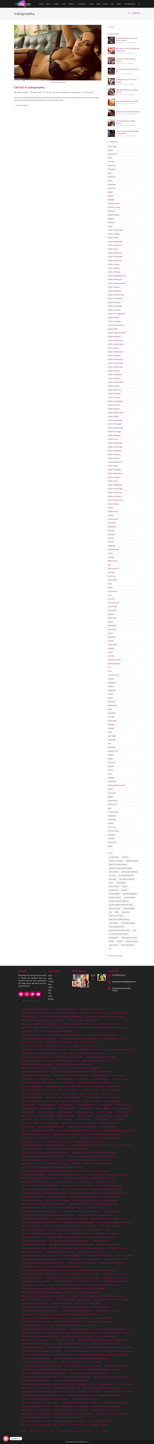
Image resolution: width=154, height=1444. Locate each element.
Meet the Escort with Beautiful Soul (88, 1292)
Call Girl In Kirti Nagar (114, 432)
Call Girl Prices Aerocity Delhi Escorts (51, 1127)
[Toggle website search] (139, 4)
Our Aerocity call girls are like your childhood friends (40, 1307)
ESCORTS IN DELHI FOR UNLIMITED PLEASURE (106, 1189)
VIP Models (111, 835)
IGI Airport (111, 679)
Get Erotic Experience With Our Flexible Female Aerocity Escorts (74, 1226)
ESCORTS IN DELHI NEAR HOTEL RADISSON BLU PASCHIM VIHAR (44, 1193)
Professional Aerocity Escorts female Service (99, 1322)
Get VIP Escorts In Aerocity (31, 1237)
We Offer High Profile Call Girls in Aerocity (119, 1392)
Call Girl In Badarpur (114, 268)
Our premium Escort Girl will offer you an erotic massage (42, 1318)
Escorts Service (129, 897)
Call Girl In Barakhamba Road (117, 276)
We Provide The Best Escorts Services (108, 1395)
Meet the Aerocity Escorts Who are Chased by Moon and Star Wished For (47, 1292)
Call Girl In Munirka (114, 458)
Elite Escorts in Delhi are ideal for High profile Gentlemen (92, 1164)
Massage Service (113, 751)
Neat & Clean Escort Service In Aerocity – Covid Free (73, 1300)
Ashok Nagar (112, 184)
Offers (50, 996)
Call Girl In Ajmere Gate (115, 241)
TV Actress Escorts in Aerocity (76, 1384)
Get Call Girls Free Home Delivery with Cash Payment (115, 1222)
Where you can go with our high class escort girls (70, 1406)
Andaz (110, 181)
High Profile (113, 923)
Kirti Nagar (111, 724)
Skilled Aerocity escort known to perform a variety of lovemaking (108, 1347)
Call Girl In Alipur (113, 249)
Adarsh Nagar (112, 146)
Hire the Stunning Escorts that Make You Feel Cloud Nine (42, 1259)
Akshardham (112, 169)
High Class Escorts (116, 916)
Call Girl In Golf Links (114, 378)
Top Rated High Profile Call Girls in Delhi (36, 1381)
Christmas (111, 538)
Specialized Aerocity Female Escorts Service (80, 1351)
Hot (134, 930)
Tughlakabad (112, 816)
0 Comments (89, 92)
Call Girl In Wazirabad (114, 496)
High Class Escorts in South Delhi (108, 1244)
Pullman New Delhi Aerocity (80, 1329)
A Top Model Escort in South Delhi (65, 1009)
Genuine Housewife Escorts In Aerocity (105, 1219)
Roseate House (112, 800)
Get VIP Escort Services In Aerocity (107, 1233)
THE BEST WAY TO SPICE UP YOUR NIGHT (36, 1358)
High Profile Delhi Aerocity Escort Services (89, 1248)
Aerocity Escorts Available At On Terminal (76, 1024)
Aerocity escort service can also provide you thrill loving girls (62, 1017)
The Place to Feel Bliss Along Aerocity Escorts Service (82, 1366)
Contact (50, 981)
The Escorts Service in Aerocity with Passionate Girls (40, 1362)
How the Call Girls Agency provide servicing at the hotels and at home (46, 1270)
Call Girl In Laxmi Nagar (115, 447)
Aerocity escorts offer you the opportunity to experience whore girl (103, 1028)
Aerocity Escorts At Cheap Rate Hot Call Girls (82, 1020)
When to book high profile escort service (36, 1406)
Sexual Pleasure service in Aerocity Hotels (71, 1344)
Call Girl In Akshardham (115, 245)
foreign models (129, 908)
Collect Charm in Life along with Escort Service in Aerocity (99, 1138)
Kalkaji (110, 709)
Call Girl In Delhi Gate (114, 336)
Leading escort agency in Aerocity (33, 1285)
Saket (109, 808)
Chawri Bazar (112, 523)
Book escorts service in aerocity (33, 1061)
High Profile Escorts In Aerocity (32, 1252)
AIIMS (109, 158)
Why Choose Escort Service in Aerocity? (35, 1410)
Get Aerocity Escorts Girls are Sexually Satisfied (77, 1222)
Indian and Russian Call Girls (63, 1281)
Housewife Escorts (113, 675)
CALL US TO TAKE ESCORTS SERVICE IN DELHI (37, 1130)
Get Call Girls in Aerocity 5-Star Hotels (35, 1226)
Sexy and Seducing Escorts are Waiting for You (105, 1344)
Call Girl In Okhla (113, 466)
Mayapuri (111, 755)
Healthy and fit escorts (100, 1241)
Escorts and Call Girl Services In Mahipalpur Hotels (39, 1186)
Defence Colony (113, 561)
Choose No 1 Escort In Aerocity (65, 1138)
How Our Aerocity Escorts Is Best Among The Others (64, 1266)
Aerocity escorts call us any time (105, 1024)
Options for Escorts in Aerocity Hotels (87, 1303)
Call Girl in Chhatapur (114, 302)
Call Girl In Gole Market (115, 374)
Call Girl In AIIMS (113, 238)
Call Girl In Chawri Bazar (115, 298)
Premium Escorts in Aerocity (116, 785)
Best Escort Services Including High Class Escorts (86, 1053)
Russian (119, 941)
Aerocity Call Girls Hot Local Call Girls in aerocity (108, 1013)
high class (126, 912)
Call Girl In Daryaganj (114, 321)
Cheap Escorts (112, 527)
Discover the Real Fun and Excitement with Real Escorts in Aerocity (45, 1153)
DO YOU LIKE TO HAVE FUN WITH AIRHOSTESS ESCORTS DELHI (93, 1153)
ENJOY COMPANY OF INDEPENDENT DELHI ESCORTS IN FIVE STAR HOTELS (47, 1171)
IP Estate (110, 694)
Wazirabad (111, 838)
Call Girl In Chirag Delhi (115, 306)
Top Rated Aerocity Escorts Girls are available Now (111, 1377)
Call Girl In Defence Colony (116, 325)
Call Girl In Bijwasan (114, 287)
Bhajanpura (111, 211)
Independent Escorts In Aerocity (114, 1278)
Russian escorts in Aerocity (64, 1340)
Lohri (109, 743)
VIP (110, 949)
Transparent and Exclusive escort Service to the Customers (42, 1384)
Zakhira (110, 846)
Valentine (111, 823)
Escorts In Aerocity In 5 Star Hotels (75, 1189)
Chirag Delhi (111, 534)
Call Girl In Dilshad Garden (116, 344)
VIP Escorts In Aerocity (123, 1384)
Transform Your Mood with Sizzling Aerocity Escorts (71, 1381)
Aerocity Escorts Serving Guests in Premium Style (39, 1039)
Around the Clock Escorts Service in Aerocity (86, 1050)
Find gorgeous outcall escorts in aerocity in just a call (40, 1211)
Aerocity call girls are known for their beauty (72, 1013)
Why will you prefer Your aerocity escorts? (69, 1417)
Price (49, 984)
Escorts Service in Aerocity (119, 901)
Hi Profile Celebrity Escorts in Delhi (34, 1244)
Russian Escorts (131, 941)
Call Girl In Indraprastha (29, 87)
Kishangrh (111, 728)
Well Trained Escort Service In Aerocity (84, 1399)
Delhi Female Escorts (124, 1145)
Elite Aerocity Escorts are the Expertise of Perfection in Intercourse (45, 1164)
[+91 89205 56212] (109, 975)
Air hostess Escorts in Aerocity (32, 1042)
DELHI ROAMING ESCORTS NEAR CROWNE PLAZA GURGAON (67, 1149)
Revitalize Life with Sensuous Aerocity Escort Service (40, 1336)
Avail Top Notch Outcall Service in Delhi (119, 1050)
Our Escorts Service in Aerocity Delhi (108, 1311)
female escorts (114, 908)
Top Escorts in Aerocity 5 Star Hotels (77, 1377)
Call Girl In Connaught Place (116, 314)
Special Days (56, 1351)
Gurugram (111, 648)
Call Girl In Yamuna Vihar (115, 500)
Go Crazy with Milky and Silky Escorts (102, 1237)
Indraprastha (136, 13)
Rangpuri (110, 797)
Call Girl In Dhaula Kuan (115, 340)
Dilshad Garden (112, 580)
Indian (111, 941)
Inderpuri (111, 686)
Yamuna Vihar (112, 842)
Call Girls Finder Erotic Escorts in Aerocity (81, 1127)
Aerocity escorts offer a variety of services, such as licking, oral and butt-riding (49, 1028)
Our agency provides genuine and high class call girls (40, 1311)
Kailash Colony (112, 705)
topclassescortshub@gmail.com (124, 982)
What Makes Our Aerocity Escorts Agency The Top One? (80, 1403)
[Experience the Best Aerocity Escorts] (111, 60)
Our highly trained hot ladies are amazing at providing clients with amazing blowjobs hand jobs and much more (61, 1314)
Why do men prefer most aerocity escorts (36, 1414)
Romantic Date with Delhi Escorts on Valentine (78, 1336)
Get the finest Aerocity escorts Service (78, 1233)
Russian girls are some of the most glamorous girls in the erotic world (101, 1340)
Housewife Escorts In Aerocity (32, 1266)
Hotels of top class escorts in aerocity (71, 1431)
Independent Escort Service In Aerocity (86, 1278)
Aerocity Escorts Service (118, 864)
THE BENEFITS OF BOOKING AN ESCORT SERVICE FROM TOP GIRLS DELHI (102, 1355)
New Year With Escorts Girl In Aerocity (35, 1303)
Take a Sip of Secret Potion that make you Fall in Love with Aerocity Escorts (48, 1355)
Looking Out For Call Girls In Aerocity (103, 1285)
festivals (110, 622)
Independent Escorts (129, 938)
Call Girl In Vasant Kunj (115, 492)
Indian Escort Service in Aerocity (88, 1281)
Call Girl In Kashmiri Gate (115, 428)
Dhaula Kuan (112, 576)
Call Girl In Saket (113, 481)
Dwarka (110, 587)
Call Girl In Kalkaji (113, 416)
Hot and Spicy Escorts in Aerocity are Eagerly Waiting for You (43, 1263)
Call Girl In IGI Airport (114, 393)
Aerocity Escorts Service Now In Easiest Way (57, 1031)
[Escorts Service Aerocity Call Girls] (111, 102)
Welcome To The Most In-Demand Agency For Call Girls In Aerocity (45, 1399)
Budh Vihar (111, 222)
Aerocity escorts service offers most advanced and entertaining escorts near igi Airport (52, 1035)
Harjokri (110, 652)
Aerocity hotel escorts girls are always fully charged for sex (80, 1039)
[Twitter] (32, 994)
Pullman (110, 789)
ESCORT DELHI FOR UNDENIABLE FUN (35, 1182)
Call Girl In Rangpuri (114, 477)
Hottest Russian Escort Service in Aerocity (82, 1263)
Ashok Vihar (111, 188)
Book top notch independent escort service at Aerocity (41, 1072)
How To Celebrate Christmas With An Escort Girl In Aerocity (94, 1270)
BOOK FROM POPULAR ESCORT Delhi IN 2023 (63, 1061)
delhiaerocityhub (22, 92)
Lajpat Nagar (112, 736)
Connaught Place (113, 549)
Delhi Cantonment (113, 568)
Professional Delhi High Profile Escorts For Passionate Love (76, 1325)
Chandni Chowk (113, 519)
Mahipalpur (111, 747)
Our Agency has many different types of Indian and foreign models (85, 1307)
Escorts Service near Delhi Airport (57, 1200)
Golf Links (111, 641)
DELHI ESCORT (120, 883)
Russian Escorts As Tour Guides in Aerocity (37, 1340)
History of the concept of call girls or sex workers (82, 1259)
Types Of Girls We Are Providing (101, 1384)
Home (50, 975)
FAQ (49, 993)
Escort (110, 595)
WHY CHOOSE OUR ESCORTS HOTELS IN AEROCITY (70, 1410)
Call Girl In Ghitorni (113, 371)
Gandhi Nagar (112, 625)
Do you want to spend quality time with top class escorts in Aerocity (91, 1156)
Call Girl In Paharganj (114, 470)
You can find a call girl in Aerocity (98, 1421)
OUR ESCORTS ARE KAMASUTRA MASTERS (77, 1311)
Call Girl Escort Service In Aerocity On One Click (70, 1075)
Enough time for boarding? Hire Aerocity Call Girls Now (41, 1178)
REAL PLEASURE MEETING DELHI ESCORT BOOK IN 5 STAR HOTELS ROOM (74, 1333)
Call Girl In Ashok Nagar (115, 257)
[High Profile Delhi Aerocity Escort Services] (111, 92)
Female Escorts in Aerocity (97, 1208)
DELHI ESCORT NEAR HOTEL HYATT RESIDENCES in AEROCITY (92, 1145)
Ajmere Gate (111, 165)
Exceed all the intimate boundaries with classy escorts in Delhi (44, 1204)
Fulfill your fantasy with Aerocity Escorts (36, 1219)
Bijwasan (110, 219)
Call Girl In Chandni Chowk (116, 295)
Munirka (110, 759)
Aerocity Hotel (112, 154)
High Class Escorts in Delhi (119, 919)
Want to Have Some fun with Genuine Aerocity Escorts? (102, 1388)
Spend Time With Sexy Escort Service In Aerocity (115, 1351)
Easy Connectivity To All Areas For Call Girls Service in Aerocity (88, 1160)
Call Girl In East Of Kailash (115, 352)
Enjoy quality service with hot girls (34, 1175)
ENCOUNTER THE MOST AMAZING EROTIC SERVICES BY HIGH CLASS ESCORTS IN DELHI (52, 1167)
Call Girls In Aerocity (127, 879)
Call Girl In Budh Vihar (114, 291)
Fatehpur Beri (112, 618)
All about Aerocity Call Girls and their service (62, 1042)
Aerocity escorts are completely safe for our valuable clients (43, 1020)
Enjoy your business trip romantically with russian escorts (109, 1175)
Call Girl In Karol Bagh (114, 424)
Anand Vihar (111, 177)
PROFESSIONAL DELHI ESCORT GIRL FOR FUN (37, 1325)
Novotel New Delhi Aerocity (61, 1303)
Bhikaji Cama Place (113, 215)
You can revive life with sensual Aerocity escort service (86, 1425)
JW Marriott (111, 702)
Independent (112, 683)
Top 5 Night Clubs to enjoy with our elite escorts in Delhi (41, 1377)
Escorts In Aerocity (130, 894)
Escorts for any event (68, 1186)
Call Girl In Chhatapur (72, 1090)
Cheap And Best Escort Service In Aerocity (67, 1134)
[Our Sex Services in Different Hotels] (111, 112)
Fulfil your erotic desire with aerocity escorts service (95, 1215)
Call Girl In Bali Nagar (114, 272)
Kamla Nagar (112, 713)
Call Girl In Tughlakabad (115, 485)
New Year (111, 766)
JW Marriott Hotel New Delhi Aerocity (115, 1281)
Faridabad (111, 614)
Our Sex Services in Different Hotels (128, 112)
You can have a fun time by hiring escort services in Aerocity (43, 1425)
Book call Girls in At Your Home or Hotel (69, 1057)
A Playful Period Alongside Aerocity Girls (36, 1009)
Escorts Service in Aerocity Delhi (121, 905)
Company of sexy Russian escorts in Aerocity (89, 1142)
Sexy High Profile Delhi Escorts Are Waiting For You (65, 1347)
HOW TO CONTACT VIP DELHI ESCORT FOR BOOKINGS (40, 1274)
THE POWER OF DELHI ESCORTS (115, 1366)
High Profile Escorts (114, 664)
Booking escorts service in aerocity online (36, 1075)
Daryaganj (111, 557)
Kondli (110, 732)
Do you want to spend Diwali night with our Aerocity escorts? (43, 1156)
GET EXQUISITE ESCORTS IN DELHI (33, 1230)
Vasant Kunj (111, 827)
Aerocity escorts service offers (120, 868)
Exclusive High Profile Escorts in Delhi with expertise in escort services (93, 1204)
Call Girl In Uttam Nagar (115, 489)
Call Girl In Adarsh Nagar (115, 230)
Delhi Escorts (114, 886)
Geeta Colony (112, 629)
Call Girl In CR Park (113, 317)
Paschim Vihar (112, 781)
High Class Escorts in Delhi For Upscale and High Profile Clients (71, 1244)
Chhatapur (111, 530)
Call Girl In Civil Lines (114, 310)
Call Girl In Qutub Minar (115, 473)
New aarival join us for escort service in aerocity (111, 1300)
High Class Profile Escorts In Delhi (33, 1248)
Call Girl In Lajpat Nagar (115, 443)
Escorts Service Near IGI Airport (84, 1200)
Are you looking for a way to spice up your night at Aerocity (42, 1046)
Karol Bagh (111, 717)
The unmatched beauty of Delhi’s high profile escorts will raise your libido (48, 1370)
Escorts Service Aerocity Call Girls (127, 101)
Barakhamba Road (113, 203)
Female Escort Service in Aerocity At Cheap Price (67, 1208)
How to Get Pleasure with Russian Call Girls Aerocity (81, 1274)
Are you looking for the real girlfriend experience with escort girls (45, 1050)
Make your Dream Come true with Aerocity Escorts (39, 1289)
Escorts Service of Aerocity (107, 1200)
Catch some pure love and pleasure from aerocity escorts (77, 1130)
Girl (110, 912)
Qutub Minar (112, 793)
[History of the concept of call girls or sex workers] (111, 133)
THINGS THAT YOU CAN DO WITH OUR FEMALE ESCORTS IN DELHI (100, 1370)
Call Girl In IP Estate (114, 405)
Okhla (109, 774)
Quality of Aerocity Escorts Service (34, 1333)
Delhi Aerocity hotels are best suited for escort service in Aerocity (45, 1145)
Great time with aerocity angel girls (34, 1241)
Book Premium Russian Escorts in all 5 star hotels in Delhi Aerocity (45, 1068)
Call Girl (48, 92)
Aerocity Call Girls (116, 861)
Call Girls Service (113, 511)
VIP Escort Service (113, 831)
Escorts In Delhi (115, 897)
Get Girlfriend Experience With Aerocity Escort (65, 1230)
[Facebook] (21, 994)
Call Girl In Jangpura (114, 409)
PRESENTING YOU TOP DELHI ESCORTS (67, 1322)
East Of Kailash (112, 591)
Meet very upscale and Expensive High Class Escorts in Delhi (43, 1296)
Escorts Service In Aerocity (57, 1197)
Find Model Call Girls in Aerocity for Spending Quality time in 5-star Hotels (48, 1215)
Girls (117, 912)
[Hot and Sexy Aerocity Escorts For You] (111, 71)
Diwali (109, 584)
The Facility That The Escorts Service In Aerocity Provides (81, 1362)
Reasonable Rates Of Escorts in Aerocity (117, 1333)
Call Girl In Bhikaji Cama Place (117, 283)
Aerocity (110, 150)
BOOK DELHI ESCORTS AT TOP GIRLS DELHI (101, 1057)
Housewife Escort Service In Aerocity (112, 1263)
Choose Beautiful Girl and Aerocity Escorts (36, 1138)
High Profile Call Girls (114, 660)
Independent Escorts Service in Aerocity (36, 1281)
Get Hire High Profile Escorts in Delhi (97, 1230)
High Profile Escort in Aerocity (117, 1248)
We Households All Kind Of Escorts (89, 1392)
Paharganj (111, 778)
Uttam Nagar (112, 819)
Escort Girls (111, 599)
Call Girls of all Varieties (108, 1127)
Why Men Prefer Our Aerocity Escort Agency (111, 1414)
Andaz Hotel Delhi (87, 1042)
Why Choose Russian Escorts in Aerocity (105, 1410)
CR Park (110, 553)
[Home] (129, 13)
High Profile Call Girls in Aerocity (60, 1248)
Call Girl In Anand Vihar (115, 253)
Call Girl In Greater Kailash (116, 382)
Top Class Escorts (113, 812)
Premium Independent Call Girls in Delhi (36, 1322)
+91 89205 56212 (118, 975)
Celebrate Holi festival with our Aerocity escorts (116, 1130)
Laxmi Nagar (112, 740)
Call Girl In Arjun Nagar (120, 1079)
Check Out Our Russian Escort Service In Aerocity (102, 1134)
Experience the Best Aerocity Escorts (34, 1208)
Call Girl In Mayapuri (114, 454)
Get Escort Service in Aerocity (109, 1226)
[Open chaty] (6, 1438)
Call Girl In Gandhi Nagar (115, 363)
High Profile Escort (128, 923)
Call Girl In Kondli (113, 439)
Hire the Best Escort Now (124, 1256)
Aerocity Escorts (132, 861)
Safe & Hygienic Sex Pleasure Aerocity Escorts (38, 1344)
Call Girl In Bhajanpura (115, 279)
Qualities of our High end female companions (109, 1329)
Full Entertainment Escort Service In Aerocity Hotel (70, 1219)
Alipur (109, 173)
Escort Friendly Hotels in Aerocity (62, 1182)
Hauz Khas (111, 656)
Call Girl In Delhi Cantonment (117, 333)
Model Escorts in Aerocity (115, 1296)
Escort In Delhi (112, 606)
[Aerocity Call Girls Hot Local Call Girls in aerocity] (111, 40)
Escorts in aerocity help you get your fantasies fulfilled (41, 1189)
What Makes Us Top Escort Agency (115, 1403)
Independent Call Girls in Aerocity (57, 1278)
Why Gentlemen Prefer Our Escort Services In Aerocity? (73, 1414)
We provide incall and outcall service (79, 1395)
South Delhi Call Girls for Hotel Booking (35, 1351)
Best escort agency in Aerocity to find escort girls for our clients (44, 1053)
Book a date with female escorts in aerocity (37, 1057)
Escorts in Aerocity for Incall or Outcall (108, 1186)
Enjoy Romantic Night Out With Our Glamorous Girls (67, 1175)
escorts (124, 890)
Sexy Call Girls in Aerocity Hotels (33, 1347)
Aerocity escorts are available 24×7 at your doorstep (105, 1017)
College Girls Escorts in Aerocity (33, 1142)
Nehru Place (111, 762)
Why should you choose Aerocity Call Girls (36, 1417)
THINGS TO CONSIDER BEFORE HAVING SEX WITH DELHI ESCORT (44, 1373)
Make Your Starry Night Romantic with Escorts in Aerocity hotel (82, 1289)
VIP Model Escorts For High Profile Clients (36, 1388)
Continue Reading (23, 105)
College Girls (111, 546)
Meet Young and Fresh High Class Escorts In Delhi (85, 1296)
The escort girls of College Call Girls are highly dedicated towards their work (80, 1358)
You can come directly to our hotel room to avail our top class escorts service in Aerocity (52, 1421)
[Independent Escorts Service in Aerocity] (111, 81)
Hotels (50, 987)
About (50, 978)
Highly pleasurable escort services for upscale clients (40, 1256)
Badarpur (111, 196)
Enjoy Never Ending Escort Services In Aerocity (92, 1171)
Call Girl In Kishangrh (114, 435)
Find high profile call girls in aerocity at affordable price (81, 1211)
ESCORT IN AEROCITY (85, 1182)
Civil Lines (111, 542)
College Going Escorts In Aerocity (58, 1142)
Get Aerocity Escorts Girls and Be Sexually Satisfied (39, 1222)
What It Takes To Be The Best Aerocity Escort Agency (40, 1403)
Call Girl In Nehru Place (115, 462)
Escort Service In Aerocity (105, 1182)
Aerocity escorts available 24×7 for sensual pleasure (40, 1024)
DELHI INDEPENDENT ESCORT (32, 1149)
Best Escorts (113, 872)
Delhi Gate (111, 572)
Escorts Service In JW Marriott (32, 1200)
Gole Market (111, 637)
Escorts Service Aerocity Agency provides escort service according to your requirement (100, 1193)
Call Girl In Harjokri (113, 386)
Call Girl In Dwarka (113, 348)
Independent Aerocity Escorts (32, 1278)
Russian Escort (112, 804)
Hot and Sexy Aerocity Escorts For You (115, 1259)
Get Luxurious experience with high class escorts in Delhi (42, 1233)
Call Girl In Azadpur (114, 264)
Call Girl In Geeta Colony (115, 367)
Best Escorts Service (114, 207)
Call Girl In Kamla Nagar (115, 420)
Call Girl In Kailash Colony (115, 413)
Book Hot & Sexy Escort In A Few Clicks (95, 1061)
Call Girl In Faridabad (114, 355)
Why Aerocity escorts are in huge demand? (106, 1406)
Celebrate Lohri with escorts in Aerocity (35, 1134)
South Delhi (113, 945)
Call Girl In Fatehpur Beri (115, 359)
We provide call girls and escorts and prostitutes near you (42, 1395)
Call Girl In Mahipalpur (115, 451)
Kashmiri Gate (112, 721)
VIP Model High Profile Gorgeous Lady (67, 1388)
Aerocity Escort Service (30, 1017)
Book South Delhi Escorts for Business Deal (87, 1068)
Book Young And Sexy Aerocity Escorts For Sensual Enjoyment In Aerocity (88, 1072)
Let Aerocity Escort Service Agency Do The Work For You (68, 1285)
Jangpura (110, 698)
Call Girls (110, 508)
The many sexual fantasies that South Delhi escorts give (41, 1366)
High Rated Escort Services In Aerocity (90, 1252)
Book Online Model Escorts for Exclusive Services (74, 1064)
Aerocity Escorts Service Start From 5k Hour (101, 1035)
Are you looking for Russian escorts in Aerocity (82, 1046)
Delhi (109, 565)
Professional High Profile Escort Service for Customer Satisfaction (44, 1329)
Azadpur (110, 192)
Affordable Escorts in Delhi (113, 1039)
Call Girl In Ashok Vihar (115, 260)
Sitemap (51, 999)
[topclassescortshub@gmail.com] (109, 982)
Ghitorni (110, 633)
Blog (49, 990)
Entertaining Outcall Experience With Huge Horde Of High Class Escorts (89, 1178)
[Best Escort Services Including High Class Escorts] (111, 50)
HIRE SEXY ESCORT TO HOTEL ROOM (99, 1256)
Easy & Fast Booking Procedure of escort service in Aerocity (42, 1160)
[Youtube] (38, 994)
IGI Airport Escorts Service (118, 934)
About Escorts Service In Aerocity (91, 1009)
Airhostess (111, 161)
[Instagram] (26, 994)
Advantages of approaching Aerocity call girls (37, 1013)
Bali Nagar (111, 200)
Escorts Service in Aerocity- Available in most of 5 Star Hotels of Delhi (94, 1197)
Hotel (109, 671)
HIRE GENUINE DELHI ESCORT (72, 1256)
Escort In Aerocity (113, 603)
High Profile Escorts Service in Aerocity (60, 1252)
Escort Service (112, 610)
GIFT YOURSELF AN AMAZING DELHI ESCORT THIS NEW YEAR (64, 1237)
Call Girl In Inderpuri (114, 397)
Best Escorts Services (129, 872)
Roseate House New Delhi (107, 1336)
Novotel (110, 770)
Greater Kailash (112, 645)
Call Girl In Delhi (112, 329)
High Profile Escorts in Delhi (119, 930)
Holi (109, 667)
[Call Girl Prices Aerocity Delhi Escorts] (111, 123)
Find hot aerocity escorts (113, 1211)
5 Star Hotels (114, 857)
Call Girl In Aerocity (113, 234)
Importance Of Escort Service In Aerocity (116, 1274)
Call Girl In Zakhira (113, 504)
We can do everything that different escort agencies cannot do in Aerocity (47, 1392)
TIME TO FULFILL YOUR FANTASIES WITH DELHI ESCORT (89, 1373)
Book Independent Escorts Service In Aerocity (37, 1064)
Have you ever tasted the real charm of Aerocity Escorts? (69, 1241)
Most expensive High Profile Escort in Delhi (37, 1300)
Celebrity (110, 515)
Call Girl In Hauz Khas (114, 390)
